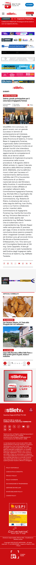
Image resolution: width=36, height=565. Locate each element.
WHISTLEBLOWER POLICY (14, 491)
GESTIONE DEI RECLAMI (13, 487)
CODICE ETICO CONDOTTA (14, 471)
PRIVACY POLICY (11, 475)
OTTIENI (29, 5)
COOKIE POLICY (11, 495)
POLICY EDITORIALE (12, 467)
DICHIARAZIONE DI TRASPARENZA (17, 483)
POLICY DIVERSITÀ (12, 479)
